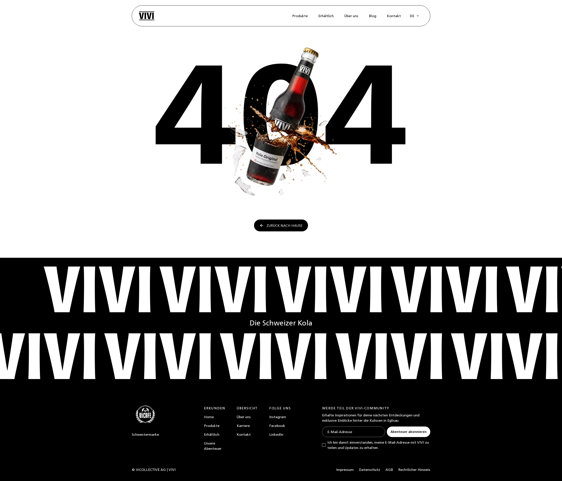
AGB (389, 469)
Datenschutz (369, 469)
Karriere (243, 426)
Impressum (345, 469)
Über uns (244, 417)
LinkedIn (276, 434)
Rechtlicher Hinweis (414, 469)
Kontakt (244, 434)
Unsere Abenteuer (213, 446)
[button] (414, 16)
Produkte (212, 426)
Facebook (277, 426)
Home (209, 417)
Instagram (277, 417)
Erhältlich (211, 434)
